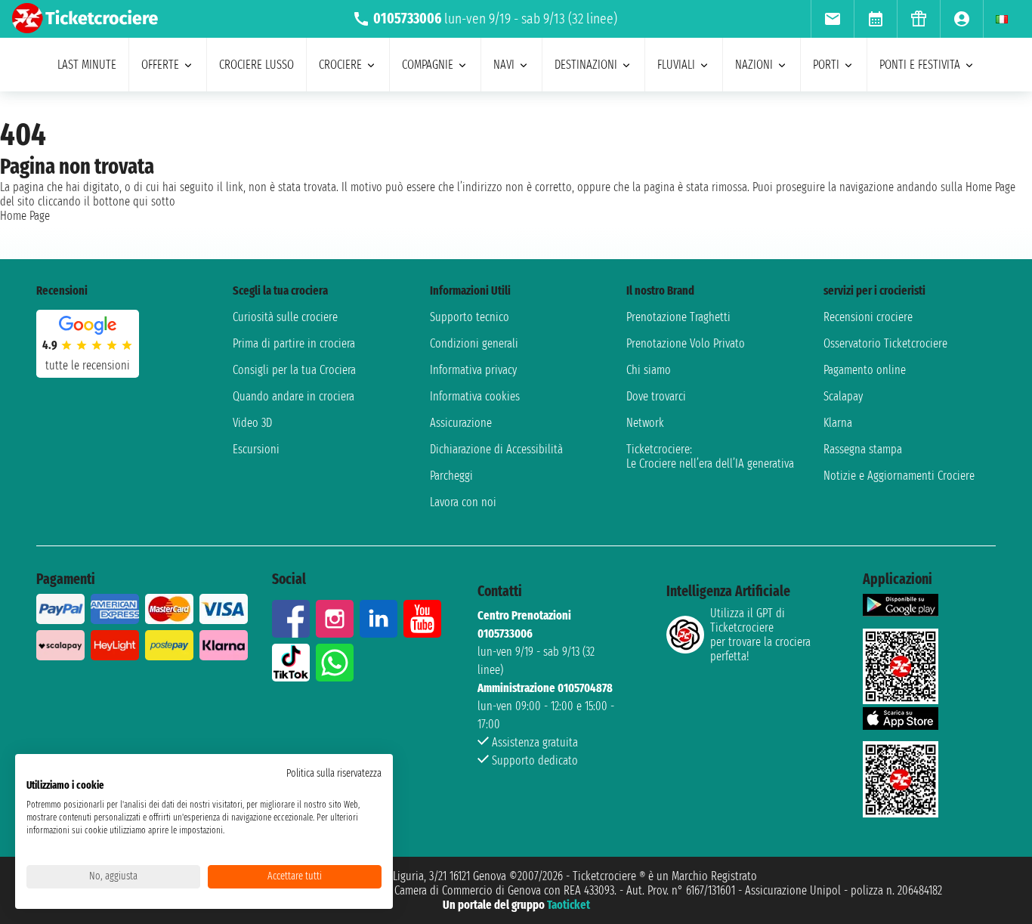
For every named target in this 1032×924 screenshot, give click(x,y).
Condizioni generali (474, 343)
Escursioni (256, 449)
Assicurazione (461, 423)
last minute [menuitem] (86, 64)
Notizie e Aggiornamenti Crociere (899, 475)
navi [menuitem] (503, 64)
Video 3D (252, 423)
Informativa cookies (475, 396)
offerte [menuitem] (160, 64)
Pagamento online (864, 370)
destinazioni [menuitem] (586, 64)
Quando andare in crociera (293, 396)
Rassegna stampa (862, 449)
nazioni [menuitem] (754, 64)
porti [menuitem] (826, 64)
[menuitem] (832, 19)
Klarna (837, 423)
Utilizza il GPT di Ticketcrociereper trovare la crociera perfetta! (760, 634)
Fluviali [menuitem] (676, 64)
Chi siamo (648, 370)
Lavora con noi (463, 502)
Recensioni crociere (868, 317)
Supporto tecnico (469, 317)
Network (645, 423)
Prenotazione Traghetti (678, 317)
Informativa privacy (473, 370)
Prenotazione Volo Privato (685, 343)
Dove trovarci (656, 396)
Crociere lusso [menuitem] (256, 64)
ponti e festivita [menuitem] (919, 64)
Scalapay (843, 396)
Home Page (25, 216)
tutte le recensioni (87, 365)
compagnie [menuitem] (427, 64)
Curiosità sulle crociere (285, 317)
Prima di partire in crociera (294, 343)
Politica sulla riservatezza (334, 773)
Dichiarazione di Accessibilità (496, 449)
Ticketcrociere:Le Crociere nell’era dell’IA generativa (710, 456)
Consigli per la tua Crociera (294, 370)
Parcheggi (451, 475)
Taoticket (568, 905)
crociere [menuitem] (340, 64)
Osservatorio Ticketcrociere (885, 343)
